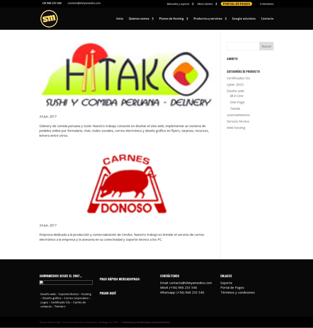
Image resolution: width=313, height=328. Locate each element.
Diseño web (235, 91)
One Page (237, 102)
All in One (236, 96)
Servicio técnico (238, 121)
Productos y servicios (208, 18)
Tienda (235, 108)
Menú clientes (205, 4)
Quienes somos (139, 18)
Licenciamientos (238, 115)
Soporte (226, 283)
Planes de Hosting (171, 18)
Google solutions (244, 18)
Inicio (119, 18)
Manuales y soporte (178, 4)
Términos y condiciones (237, 292)
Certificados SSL (238, 78)
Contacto (267, 18)
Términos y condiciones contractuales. (146, 322)
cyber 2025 (235, 84)
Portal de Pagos (232, 287)
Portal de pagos (236, 4)
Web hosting (236, 127)
